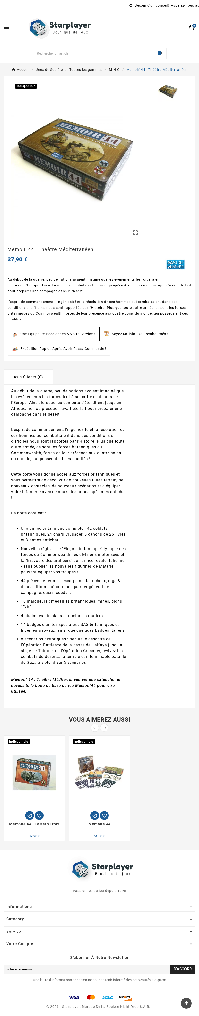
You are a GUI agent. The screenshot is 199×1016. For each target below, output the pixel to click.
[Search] (160, 53)
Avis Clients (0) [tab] (28, 377)
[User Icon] (181, 27)
